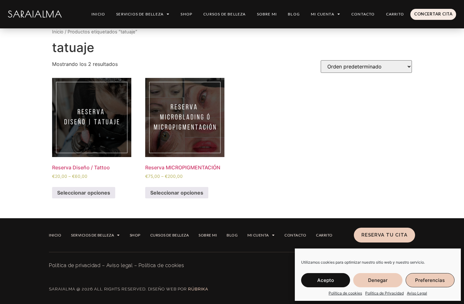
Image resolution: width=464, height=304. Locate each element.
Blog (294, 14)
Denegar (378, 280)
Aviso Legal (417, 293)
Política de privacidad (74, 265)
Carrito (395, 14)
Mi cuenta (322, 14)
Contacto (363, 14)
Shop (186, 14)
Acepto (325, 280)
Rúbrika (198, 289)
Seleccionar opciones (83, 193)
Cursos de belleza (224, 14)
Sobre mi (267, 14)
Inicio (98, 14)
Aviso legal (119, 265)
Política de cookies (345, 293)
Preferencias (430, 280)
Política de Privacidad (384, 293)
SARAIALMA (35, 14)
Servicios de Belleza (140, 14)
